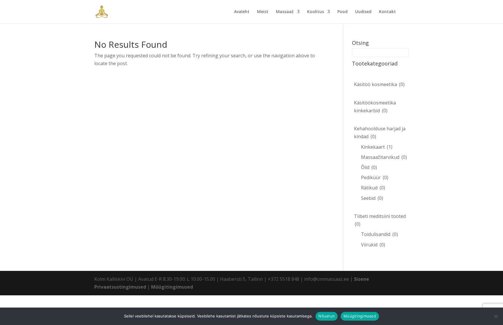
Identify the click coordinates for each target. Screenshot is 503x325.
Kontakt (387, 12)
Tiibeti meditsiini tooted (380, 220)
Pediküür (374, 177)
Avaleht (241, 12)
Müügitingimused (172, 287)
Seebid (372, 198)
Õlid (369, 167)
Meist (262, 12)
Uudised (363, 12)
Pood (342, 12)
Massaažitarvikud (384, 157)
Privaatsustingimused (120, 287)
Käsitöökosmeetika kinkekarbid (375, 107)
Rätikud (373, 187)
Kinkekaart (376, 147)
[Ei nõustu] (496, 316)
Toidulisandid (379, 234)
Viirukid (373, 244)
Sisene (361, 279)
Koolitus (315, 12)
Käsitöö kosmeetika (379, 84)
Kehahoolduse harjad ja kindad (379, 132)
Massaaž (285, 12)
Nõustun (326, 316)
